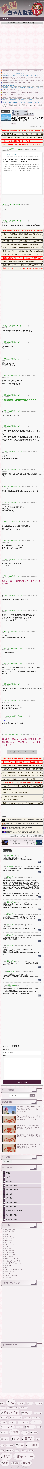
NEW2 (7, 1246)
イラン (3, 1407)
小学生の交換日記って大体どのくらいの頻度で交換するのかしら (22, 765)
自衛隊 (24, 1450)
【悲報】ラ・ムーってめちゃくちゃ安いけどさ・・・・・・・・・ (22, 254)
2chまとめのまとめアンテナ (13, 1261)
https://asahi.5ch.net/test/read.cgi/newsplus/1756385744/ (25, 836)
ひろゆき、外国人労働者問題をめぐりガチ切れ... (17, 141)
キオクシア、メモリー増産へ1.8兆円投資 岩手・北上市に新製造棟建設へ (22, 786)
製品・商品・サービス (12, 1190)
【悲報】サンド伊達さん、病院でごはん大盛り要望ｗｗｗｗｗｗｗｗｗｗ (22, 248)
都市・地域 (9, 1198)
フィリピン (24, 1422)
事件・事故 (9, 1181)
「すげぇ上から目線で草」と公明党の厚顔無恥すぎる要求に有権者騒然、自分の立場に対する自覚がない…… (22, 769)
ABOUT (5, 19)
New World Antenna (11, 1275)
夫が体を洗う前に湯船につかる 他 (12, 796)
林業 (2, 1445)
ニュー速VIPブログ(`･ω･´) (13, 1263)
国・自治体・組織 (20, 111)
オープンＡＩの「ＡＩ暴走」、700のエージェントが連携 (17, 99)
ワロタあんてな (9, 1248)
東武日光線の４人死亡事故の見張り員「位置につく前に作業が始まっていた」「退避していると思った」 (22, 230)
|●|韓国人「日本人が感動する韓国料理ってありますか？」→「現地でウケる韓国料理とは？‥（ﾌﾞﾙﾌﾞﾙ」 (23, 97)
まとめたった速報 (10, 1255)
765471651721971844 (9, 85)
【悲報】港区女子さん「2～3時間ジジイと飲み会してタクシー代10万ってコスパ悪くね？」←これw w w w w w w (23, 70)
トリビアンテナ (9, 1252)
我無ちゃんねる (9, 1250)
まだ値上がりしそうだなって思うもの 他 (13, 94)
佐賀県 (4, 1433)
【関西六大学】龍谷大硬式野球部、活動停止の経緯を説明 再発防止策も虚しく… (22, 758)
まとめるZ (8, 1265)
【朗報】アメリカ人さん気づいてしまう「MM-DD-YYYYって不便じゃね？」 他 (22, 803)
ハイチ (12, 1422)
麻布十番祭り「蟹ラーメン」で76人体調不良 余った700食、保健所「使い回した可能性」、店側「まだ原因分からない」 (22, 241)
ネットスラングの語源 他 (10, 799)
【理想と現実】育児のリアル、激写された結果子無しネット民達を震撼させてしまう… (22, 268)
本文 (4, 1056)
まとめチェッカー (10, 1236)
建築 (16, 1438)
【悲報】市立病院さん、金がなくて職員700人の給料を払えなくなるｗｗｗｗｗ (23, 87)
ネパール (4, 1422)
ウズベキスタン (12, 1407)
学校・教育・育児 (11, 1215)
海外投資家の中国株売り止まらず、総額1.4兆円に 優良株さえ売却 (22, 131)
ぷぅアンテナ (9, 1273)
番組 (20, 1445)
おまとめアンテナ (10, 1271)
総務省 (10, 1451)
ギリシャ (27, 1413)
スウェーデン (16, 1418)
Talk (6, 1267)
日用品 (29, 1438)
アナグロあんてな (10, 1230)
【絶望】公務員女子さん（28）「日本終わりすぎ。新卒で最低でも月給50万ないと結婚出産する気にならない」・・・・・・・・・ (22, 258)
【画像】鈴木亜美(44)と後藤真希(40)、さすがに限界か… (17, 82)
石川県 (33, 1445)
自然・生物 (9, 1194)
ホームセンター (8, 1427)
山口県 (5, 1439)
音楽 (5, 1462)
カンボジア (24, 1407)
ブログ (8, 1177)
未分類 (8, 1173)
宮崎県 (34, 1433)
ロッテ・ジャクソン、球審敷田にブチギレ (13, 73)
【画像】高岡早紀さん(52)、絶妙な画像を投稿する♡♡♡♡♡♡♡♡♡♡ (21, 78)
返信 (39, 861)
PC (12, 1402)
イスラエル (39, 1403)
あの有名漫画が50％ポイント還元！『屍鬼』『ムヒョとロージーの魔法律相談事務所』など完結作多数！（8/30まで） (22, 772)
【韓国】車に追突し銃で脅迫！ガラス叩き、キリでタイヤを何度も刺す (22, 137)
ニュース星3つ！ (10, 1257)
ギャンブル (10, 1412)
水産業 (10, 1445)
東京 (38, 1439)
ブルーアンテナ (9, 1232)
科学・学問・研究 (11, 1206)
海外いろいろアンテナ (11, 1259)
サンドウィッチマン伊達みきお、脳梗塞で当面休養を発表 (20, 244)
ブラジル (37, 1422)
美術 (17, 1450)
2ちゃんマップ (9, 1238)
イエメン (30, 1403)
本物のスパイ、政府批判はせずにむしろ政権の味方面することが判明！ (21, 92)
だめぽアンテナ (9, 1244)
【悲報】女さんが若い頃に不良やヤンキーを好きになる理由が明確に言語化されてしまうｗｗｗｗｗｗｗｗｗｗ (23, 80)
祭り (2, 1450)
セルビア (27, 1418)
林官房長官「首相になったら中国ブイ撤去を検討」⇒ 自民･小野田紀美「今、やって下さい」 (22, 134)
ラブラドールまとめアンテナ (13, 1269)
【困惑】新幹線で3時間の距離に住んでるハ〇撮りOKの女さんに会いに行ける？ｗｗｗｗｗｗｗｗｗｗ (22, 261)
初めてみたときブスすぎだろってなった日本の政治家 (18, 779)
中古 (40, 1427)
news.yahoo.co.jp (10, 154)
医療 (16, 1432)
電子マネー (25, 1456)
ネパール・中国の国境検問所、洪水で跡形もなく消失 (18, 237)
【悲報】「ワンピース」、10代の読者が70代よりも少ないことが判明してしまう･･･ (22, 775)
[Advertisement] (22, 46)
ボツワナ (20, 1427)
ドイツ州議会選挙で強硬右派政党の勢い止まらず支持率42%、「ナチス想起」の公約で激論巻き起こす (22, 144)
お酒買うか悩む (7, 789)
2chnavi (7, 1234)
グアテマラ (38, 1413)
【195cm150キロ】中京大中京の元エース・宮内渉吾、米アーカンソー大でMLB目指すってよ (22, 762)
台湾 (25, 1432)
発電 (14, 123)
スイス (4, 1418)
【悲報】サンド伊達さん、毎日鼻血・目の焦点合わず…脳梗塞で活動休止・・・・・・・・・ (22, 251)
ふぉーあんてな (9, 1277)
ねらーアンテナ (9, 1242)
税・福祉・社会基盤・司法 (23, 114)
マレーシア (30, 1427)
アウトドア (21, 1403)
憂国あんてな (9, 1240)
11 (5, 111)
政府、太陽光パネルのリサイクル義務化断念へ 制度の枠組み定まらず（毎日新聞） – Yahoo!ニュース (21, 160)
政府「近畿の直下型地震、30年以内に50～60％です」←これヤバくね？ (21, 90)
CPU (2, 1403)
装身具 (31, 1450)
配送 (7, 1456)
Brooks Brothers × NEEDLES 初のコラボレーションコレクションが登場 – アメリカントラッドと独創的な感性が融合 (23, 102)
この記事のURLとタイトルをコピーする (22, 752)
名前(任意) (6, 1049)
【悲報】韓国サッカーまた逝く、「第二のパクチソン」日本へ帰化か (20, 75)
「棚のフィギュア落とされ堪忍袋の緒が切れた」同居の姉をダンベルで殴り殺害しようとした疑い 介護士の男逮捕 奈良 (22, 234)
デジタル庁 (36, 1418)
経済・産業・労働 (11, 1185)
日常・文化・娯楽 (11, 1202)
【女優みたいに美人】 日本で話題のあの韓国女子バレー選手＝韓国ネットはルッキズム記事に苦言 (22, 782)
